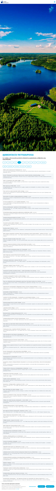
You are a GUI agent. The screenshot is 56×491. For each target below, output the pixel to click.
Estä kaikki (41, 486)
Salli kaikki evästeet (50, 486)
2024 (12, 162)
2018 (34, 162)
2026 (4, 162)
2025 (8, 162)
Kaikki (5, 166)
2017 (38, 162)
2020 (27, 162)
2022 (19, 162)
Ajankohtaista (10, 166)
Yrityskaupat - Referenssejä (19, 166)
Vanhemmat (43, 162)
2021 (23, 162)
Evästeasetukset (32, 486)
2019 (31, 162)
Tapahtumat (28, 166)
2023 (15, 162)
